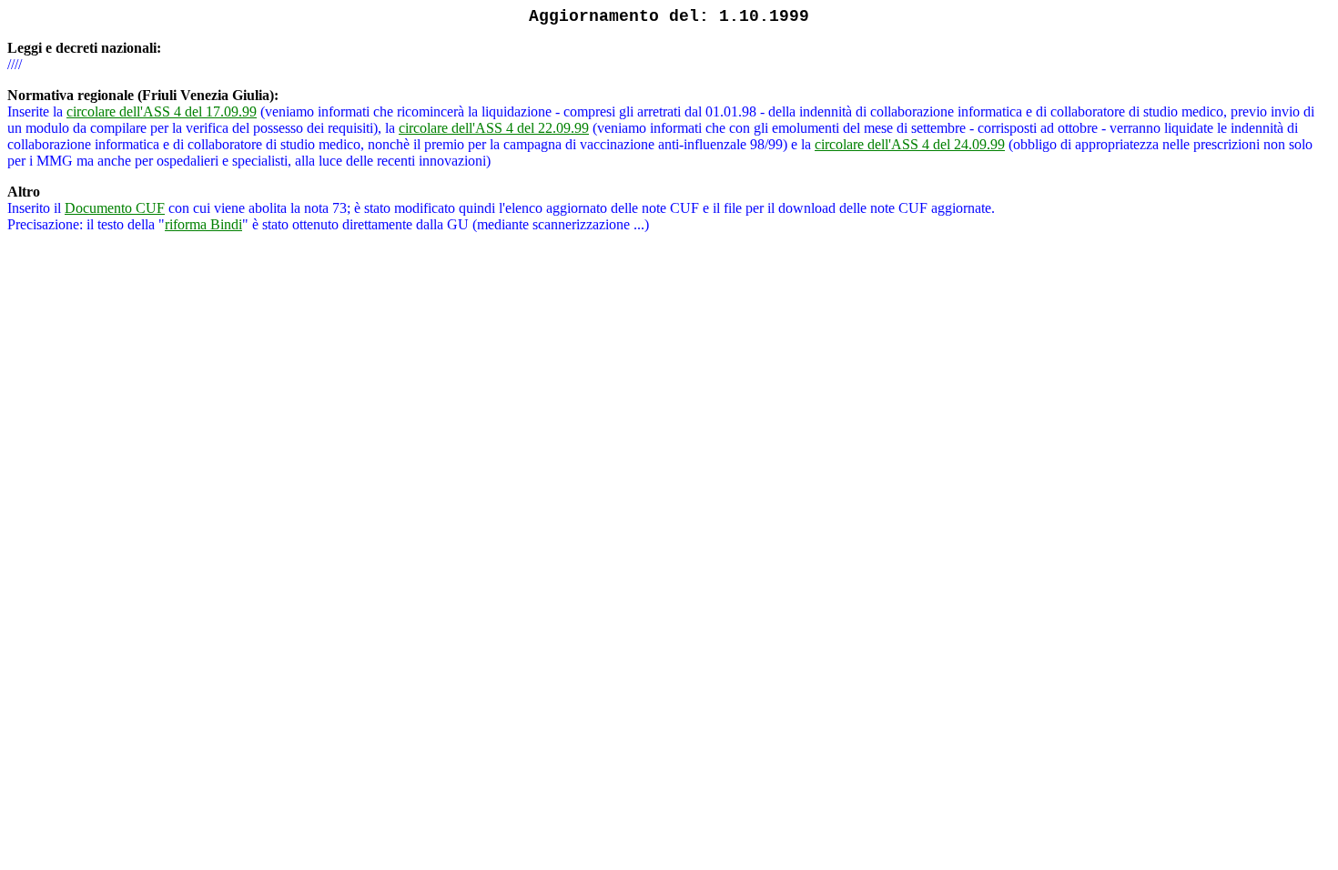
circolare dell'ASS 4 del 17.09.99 (161, 111)
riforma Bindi (203, 224)
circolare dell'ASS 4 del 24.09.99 (910, 144)
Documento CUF (115, 208)
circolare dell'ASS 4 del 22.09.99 (494, 128)
